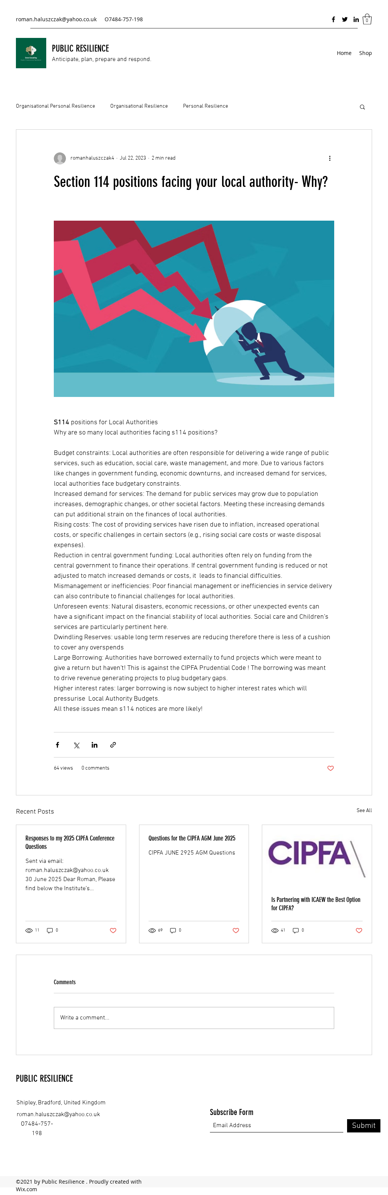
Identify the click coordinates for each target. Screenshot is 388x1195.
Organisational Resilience (139, 106)
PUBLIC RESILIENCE (80, 48)
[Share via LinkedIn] (94, 744)
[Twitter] (345, 19)
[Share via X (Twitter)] (76, 744)
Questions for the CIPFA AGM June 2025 (192, 838)
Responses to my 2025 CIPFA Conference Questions (69, 842)
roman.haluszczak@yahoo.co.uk (56, 19)
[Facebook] (333, 19)
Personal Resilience (205, 106)
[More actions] (329, 158)
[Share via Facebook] (57, 744)
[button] (367, 19)
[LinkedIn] (356, 19)
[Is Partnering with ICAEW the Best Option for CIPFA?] (317, 855)
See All (364, 811)
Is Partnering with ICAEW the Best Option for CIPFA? (315, 903)
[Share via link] (113, 744)
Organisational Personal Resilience (55, 106)
